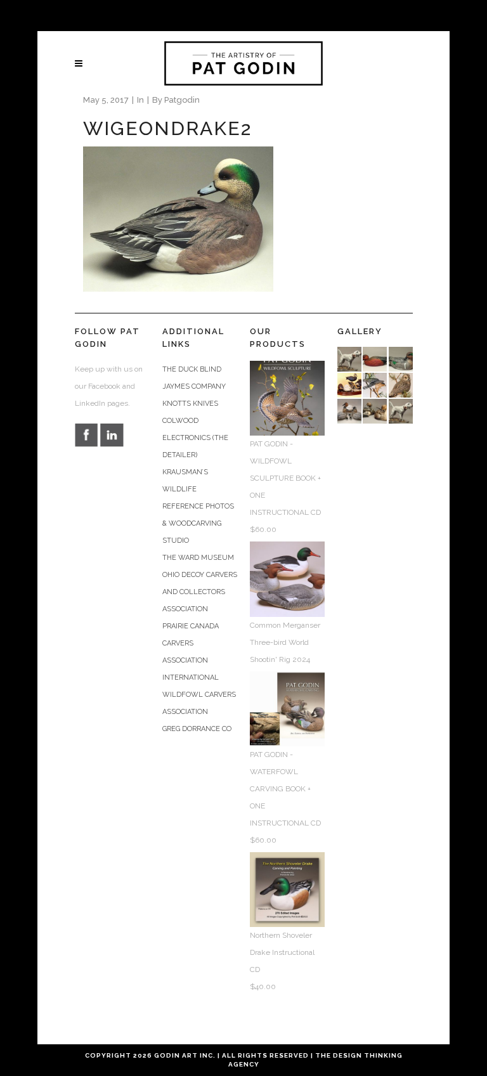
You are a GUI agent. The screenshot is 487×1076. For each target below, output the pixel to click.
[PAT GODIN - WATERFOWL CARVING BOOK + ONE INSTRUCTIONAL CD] (287, 708)
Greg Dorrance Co (196, 729)
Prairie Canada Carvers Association (190, 643)
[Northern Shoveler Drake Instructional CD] (287, 889)
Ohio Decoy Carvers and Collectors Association (199, 592)
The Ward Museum (198, 558)
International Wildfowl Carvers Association (199, 694)
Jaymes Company (194, 386)
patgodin (182, 100)
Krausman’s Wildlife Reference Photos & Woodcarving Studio (198, 506)
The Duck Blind (191, 369)
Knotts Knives (190, 403)
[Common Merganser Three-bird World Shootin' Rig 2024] (287, 578)
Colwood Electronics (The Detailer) (195, 438)
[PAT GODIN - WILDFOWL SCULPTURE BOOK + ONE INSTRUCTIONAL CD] (287, 398)
